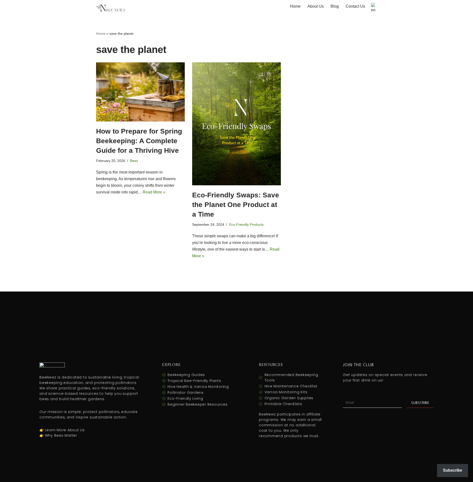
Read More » (154, 192)
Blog (335, 6)
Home (295, 6)
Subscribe (452, 470)
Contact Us (355, 6)
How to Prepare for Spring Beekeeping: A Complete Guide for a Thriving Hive (139, 140)
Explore (171, 364)
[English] (374, 8)
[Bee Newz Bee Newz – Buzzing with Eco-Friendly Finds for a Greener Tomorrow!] (111, 8)
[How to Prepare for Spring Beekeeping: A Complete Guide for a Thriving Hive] (140, 91)
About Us (315, 6)
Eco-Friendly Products (246, 224)
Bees (134, 161)
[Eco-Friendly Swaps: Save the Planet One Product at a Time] (236, 123)
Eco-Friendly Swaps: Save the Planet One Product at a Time (235, 204)
